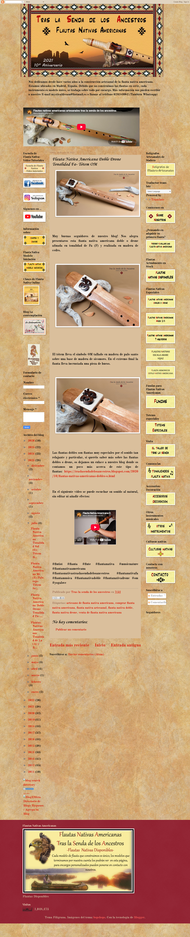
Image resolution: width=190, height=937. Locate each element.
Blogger (139, 917)
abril (34, 668)
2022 (31, 700)
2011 (31, 771)
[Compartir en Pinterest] (63, 598)
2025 (31, 447)
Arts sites (26, 793)
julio (34, 523)
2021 (31, 706)
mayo (35, 662)
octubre (36, 489)
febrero (36, 681)
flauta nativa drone (64, 612)
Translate (157, 199)
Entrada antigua (126, 645)
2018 (31, 726)
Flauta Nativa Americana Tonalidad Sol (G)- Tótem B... (37, 543)
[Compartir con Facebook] (60, 598)
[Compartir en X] (58, 598)
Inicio (100, 645)
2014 (31, 752)
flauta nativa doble (120, 607)
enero (35, 692)
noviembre (35, 479)
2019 (31, 719)
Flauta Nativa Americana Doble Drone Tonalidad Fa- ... (37, 605)
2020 (31, 713)
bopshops (99, 917)
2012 (31, 765)
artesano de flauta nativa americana (90, 603)
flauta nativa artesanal (92, 607)
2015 (31, 745)
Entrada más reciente (69, 645)
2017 (31, 732)
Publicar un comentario (70, 629)
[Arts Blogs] (28, 788)
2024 (31, 453)
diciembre (37, 465)
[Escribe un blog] (56, 598)
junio (35, 655)
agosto (35, 513)
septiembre (36, 503)
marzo (35, 675)
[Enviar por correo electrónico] (53, 598)
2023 (31, 460)
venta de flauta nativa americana (100, 612)
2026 (31, 440)
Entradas (156, 595)
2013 (31, 758)
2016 (31, 739)
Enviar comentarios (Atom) (86, 654)
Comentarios (158, 602)
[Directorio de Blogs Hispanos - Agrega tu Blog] (33, 813)
